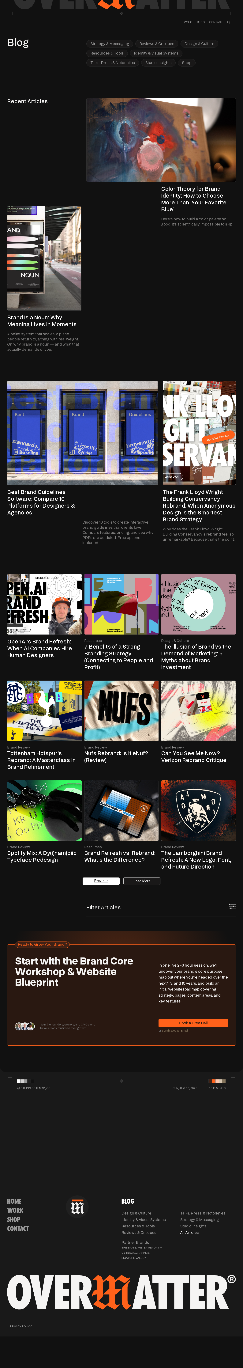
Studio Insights (158, 63)
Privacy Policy (21, 1326)
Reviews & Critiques (156, 44)
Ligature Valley (134, 1257)
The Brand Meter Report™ (142, 1247)
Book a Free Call (193, 1023)
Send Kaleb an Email (175, 1030)
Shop (187, 63)
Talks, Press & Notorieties (112, 63)
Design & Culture (199, 44)
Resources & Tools (107, 53)
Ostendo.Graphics (136, 1252)
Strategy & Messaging (109, 44)
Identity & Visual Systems (156, 53)
